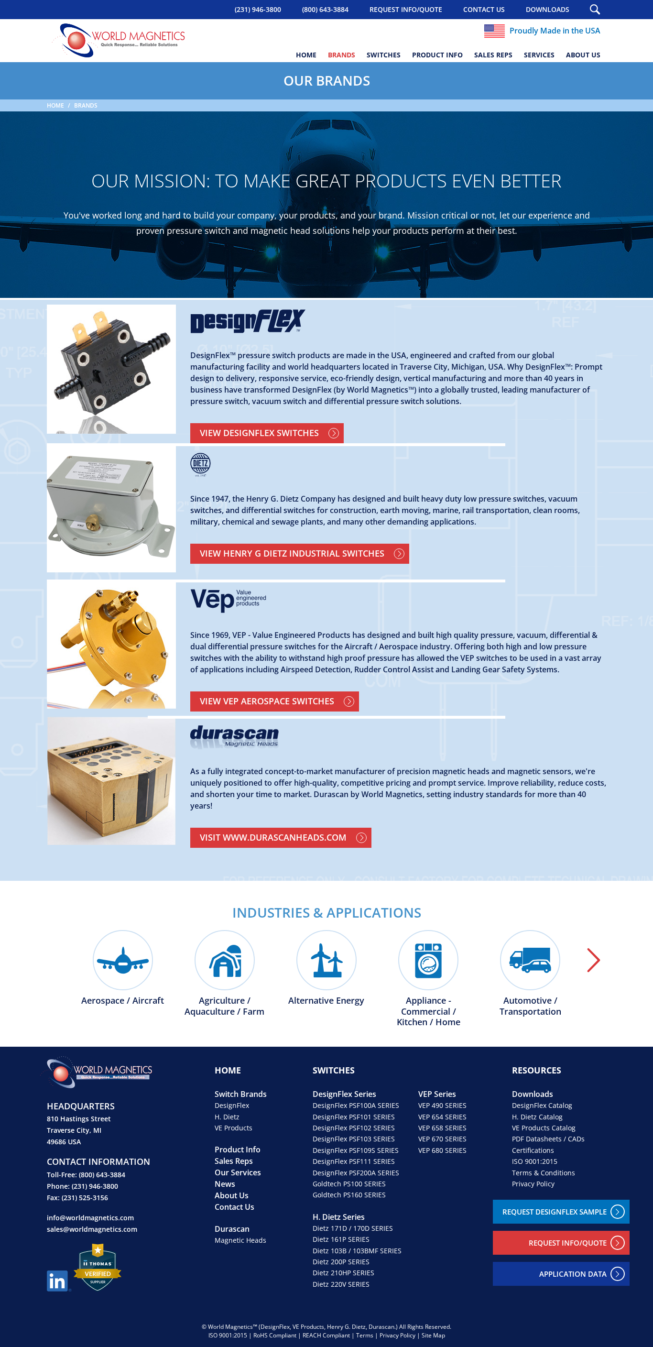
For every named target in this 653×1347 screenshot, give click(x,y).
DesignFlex (232, 1105)
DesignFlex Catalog (542, 1105)
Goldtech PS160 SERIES (349, 1194)
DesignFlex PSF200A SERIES (356, 1172)
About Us (583, 54)
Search (595, 9)
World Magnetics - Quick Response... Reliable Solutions (118, 40)
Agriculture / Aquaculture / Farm (224, 1006)
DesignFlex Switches (398, 321)
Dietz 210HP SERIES (343, 1272)
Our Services (238, 1172)
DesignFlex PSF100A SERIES (356, 1105)
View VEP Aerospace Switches (267, 701)
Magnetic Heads (240, 1240)
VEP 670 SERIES (442, 1138)
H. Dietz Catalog (537, 1116)
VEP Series (437, 1094)
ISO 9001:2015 (534, 1161)
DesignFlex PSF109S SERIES (356, 1150)
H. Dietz (227, 1116)
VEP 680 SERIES (442, 1150)
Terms (364, 1335)
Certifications (533, 1150)
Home (306, 54)
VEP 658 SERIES (442, 1127)
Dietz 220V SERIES (341, 1284)
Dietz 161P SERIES (341, 1239)
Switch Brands (241, 1094)
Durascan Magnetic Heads (398, 737)
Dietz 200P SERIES (341, 1261)
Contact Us (484, 9)
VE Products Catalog (544, 1127)
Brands (341, 54)
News (225, 1184)
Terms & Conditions (543, 1172)
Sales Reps (493, 54)
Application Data (573, 1274)
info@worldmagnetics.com (90, 1217)
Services (539, 54)
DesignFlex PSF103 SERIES (354, 1138)
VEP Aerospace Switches (398, 601)
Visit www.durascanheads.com (273, 837)
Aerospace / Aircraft (122, 1000)
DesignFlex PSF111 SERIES (354, 1161)
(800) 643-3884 (325, 9)
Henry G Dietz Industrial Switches (398, 465)
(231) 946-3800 (258, 9)
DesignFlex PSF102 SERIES (354, 1127)
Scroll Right (593, 960)
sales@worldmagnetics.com (92, 1229)
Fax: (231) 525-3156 (77, 1197)
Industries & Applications (326, 912)
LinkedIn (59, 1281)
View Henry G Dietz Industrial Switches (292, 553)
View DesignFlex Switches (259, 432)
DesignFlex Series (344, 1094)
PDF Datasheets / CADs (548, 1138)
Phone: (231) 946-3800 (82, 1186)
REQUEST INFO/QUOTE (406, 9)
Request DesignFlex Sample (554, 1211)
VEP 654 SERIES (442, 1116)
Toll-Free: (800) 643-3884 (86, 1174)
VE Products (233, 1127)
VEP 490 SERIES (442, 1105)
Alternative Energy (326, 1000)
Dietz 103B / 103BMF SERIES (357, 1250)
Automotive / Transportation (530, 1006)
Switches (384, 54)
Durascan (232, 1229)
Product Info (437, 54)
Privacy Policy (533, 1183)
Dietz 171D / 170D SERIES (353, 1228)
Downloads (547, 9)
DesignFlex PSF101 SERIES (354, 1116)
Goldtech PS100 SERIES (349, 1183)
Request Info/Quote (568, 1243)
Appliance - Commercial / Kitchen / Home (428, 1011)
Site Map (433, 1335)
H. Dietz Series (339, 1217)
